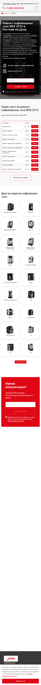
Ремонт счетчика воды (10, 135)
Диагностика (7, 126)
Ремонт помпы (7, 131)
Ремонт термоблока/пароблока (9, 152)
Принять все (20, 681)
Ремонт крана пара (9, 139)
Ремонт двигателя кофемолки (12, 143)
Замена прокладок (9, 160)
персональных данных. (21, 92)
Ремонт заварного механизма (12, 169)
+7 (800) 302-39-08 (15, 8)
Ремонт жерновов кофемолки (12, 148)
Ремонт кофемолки (9, 156)
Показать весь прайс (20, 177)
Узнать (34, 126)
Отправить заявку (20, 86)
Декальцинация (8, 165)
